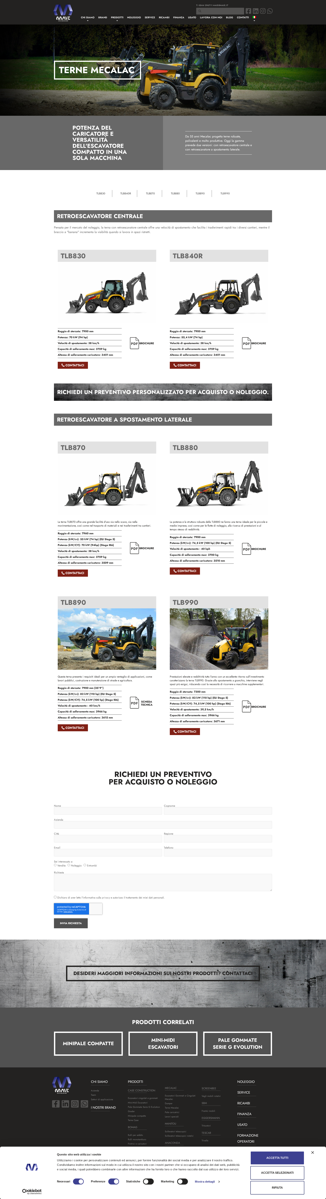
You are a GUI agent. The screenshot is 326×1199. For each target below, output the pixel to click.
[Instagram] (263, 11)
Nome (57, 805)
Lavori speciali (172, 1116)
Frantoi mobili (208, 1111)
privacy (106, 897)
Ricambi (243, 1103)
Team (93, 1095)
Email (57, 847)
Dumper (168, 1103)
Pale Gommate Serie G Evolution (144, 1107)
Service (243, 1092)
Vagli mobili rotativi (211, 1096)
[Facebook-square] (248, 11)
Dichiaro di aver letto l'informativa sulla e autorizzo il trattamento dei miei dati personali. (111, 897)
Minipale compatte (137, 1116)
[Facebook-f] (56, 1104)
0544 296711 (205, 5)
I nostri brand (103, 1107)
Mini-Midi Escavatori (138, 1102)
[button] (88, 1044)
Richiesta (59, 872)
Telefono (168, 847)
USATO (242, 1124)
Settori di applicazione (102, 1099)
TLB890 (200, 193)
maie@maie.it (220, 5)
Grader (131, 1111)
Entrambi (92, 865)
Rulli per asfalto (135, 1135)
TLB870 (150, 193)
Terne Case (133, 1120)
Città (56, 833)
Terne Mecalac (172, 1107)
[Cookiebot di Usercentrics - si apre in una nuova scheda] (31, 1191)
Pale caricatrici (172, 1112)
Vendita (61, 865)
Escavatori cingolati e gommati (143, 1098)
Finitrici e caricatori (137, 1143)
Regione (168, 833)
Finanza (244, 1114)
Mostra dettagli (205, 1181)
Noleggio (76, 865)
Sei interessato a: (63, 861)
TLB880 (175, 193)
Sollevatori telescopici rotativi (179, 1136)
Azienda (58, 819)
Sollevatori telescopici (175, 1131)
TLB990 (225, 193)
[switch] (113, 1181)
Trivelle (205, 1140)
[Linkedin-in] (65, 1104)
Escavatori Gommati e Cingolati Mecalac (180, 1097)
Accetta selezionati (277, 1172)
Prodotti (135, 1081)
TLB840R (125, 193)
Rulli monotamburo (137, 1139)
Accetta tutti (277, 1157)
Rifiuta (277, 1187)
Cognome (169, 805)
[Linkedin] (255, 11)
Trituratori (206, 1125)
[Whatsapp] (270, 11)
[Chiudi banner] (312, 1152)
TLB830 (100, 193)
